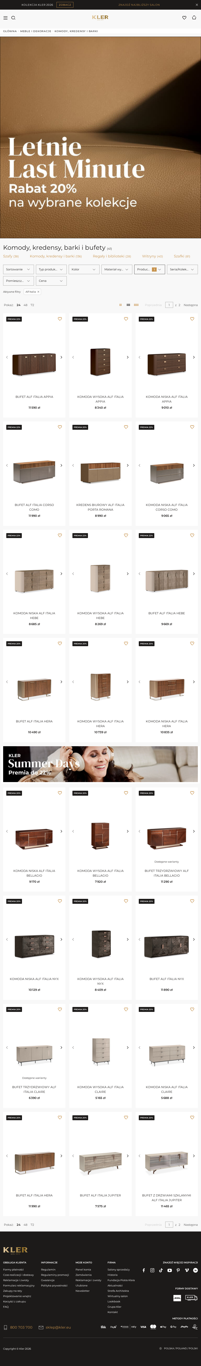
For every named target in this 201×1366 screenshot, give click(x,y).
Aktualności (115, 1285)
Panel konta (83, 1269)
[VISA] (143, 1327)
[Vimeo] (187, 1270)
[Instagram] (152, 1270)
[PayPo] (184, 1327)
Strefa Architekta (118, 1290)
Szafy (11, 256)
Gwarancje (48, 1280)
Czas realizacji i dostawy (18, 1274)
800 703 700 (21, 1327)
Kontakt (113, 1312)
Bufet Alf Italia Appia (34, 397)
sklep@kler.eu (58, 1327)
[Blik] (103, 1327)
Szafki (182, 256)
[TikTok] (161, 1270)
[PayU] (114, 1327)
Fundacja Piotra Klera (121, 1280)
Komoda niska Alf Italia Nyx (34, 979)
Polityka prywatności (54, 1285)
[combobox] (18, 269)
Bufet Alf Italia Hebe (166, 613)
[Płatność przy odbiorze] (195, 1327)
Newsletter (83, 1290)
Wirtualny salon (118, 1296)
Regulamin (48, 1269)
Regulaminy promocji (55, 1274)
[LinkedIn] (195, 1270)
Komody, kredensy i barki (56, 256)
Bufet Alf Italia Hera (34, 721)
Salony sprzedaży (119, 1269)
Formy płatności (13, 1269)
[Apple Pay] (163, 1327)
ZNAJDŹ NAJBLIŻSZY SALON (139, 4)
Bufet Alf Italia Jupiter (100, 1195)
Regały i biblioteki (112, 256)
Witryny (152, 256)
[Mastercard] (153, 1327)
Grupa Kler (114, 1306)
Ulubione (82, 1285)
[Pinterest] (178, 1270)
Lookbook (114, 1301)
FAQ (6, 1306)
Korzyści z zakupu (14, 1301)
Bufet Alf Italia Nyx (167, 979)
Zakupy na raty (12, 1290)
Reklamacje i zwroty (16, 1280)
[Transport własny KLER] (191, 1298)
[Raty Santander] (128, 1326)
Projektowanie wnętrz (17, 1296)
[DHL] (177, 1298)
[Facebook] (143, 1270)
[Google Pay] (173, 1327)
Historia (113, 1274)
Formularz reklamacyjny (19, 1285)
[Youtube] (169, 1270)
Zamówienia (84, 1274)
